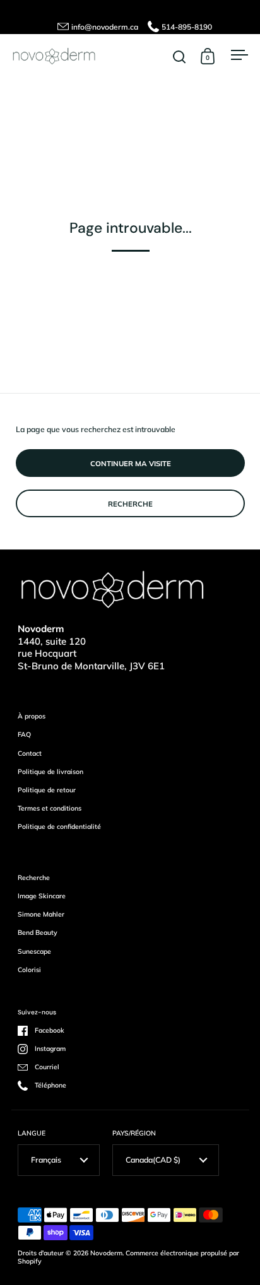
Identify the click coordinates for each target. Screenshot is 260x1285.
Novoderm (106, 1252)
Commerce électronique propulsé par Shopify (128, 1257)
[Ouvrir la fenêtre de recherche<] (179, 56)
